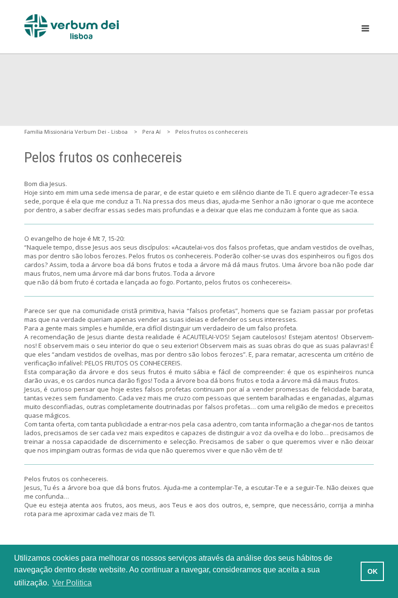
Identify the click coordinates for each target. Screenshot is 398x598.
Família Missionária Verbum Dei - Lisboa (76, 131)
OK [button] (372, 571)
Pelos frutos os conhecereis (211, 131)
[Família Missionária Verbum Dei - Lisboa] (71, 26)
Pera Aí (151, 131)
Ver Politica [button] (72, 583)
